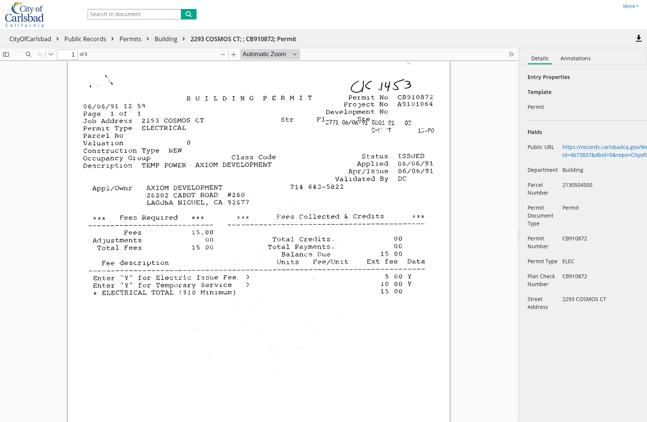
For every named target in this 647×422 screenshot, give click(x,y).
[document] (583, 235)
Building (167, 39)
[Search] (189, 14)
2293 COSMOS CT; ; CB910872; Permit (243, 39)
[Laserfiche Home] (39, 15)
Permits (131, 39)
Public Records (86, 39)
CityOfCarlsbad (31, 39)
